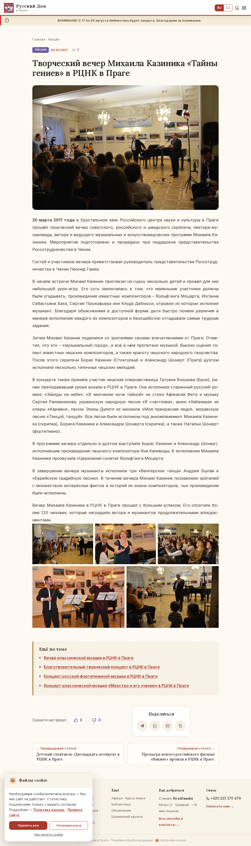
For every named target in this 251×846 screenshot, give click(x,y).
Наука (93, 810)
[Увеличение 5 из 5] (212, 572)
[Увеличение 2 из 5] (149, 530)
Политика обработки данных (132, 840)
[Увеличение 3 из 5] (212, 530)
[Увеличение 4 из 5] (118, 572)
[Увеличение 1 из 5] (86, 530)
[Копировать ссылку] (180, 726)
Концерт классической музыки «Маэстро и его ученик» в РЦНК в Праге (116, 685)
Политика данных (49, 810)
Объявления (121, 810)
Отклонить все (68, 825)
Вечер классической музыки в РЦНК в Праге (89, 657)
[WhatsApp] (155, 726)
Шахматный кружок (127, 816)
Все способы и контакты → (171, 822)
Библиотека (121, 804)
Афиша (117, 798)
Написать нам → (220, 806)
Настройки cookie (170, 840)
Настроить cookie (48, 834)
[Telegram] (142, 726)
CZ (228, 8)
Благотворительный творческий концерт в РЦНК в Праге (102, 666)
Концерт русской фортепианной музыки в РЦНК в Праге (101, 676)
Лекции (53, 39)
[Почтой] (168, 726)
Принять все (28, 825)
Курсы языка (135, 798)
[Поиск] (237, 8)
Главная (38, 39)
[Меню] (244, 8)
